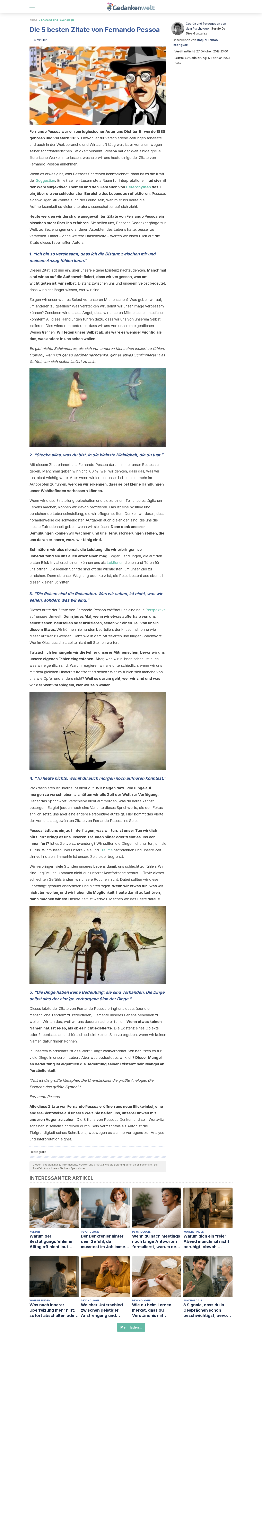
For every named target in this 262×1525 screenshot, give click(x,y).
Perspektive (156, 610)
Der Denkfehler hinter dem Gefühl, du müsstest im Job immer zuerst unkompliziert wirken (104, 1241)
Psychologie (90, 1231)
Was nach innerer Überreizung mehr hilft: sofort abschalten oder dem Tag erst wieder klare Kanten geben (52, 1310)
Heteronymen (138, 187)
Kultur (33, 19)
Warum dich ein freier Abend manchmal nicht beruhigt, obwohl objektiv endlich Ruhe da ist (207, 1241)
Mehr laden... (131, 1327)
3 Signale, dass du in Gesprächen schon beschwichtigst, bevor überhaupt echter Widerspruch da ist (205, 1310)
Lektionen (115, 562)
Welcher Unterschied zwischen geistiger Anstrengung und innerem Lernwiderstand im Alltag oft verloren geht (105, 1310)
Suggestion (45, 180)
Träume (106, 850)
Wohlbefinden (193, 1231)
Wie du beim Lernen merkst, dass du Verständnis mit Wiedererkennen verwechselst (151, 1310)
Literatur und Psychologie (58, 19)
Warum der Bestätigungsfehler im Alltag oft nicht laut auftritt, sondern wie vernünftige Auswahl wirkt (51, 1241)
